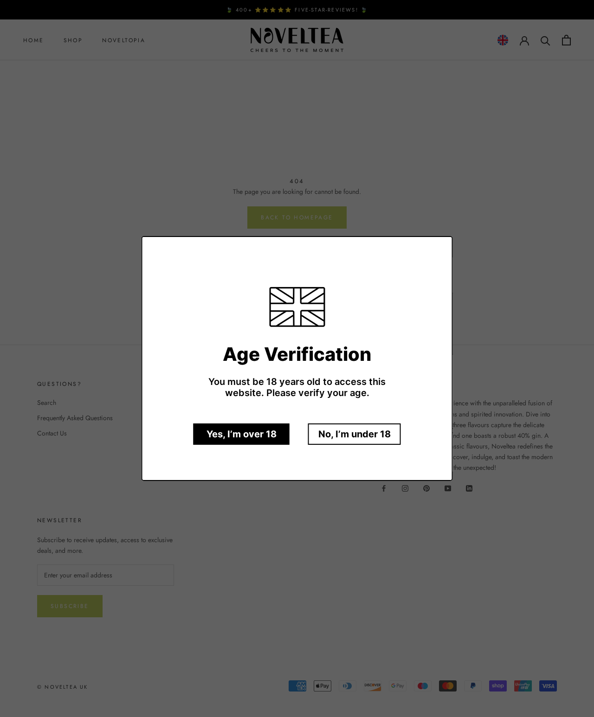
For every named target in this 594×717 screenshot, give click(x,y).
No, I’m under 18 (354, 434)
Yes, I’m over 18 (242, 434)
